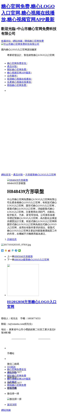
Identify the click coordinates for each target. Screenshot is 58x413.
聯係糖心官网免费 (34, 41)
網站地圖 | (18, 41)
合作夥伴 (12, 76)
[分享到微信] (19, 250)
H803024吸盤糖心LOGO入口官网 (31, 259)
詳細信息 (12, 239)
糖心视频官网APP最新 (19, 72)
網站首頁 (6, 174)
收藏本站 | (6, 41)
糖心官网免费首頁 (17, 63)
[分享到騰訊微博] (12, 250)
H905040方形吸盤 (23, 256)
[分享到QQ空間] (6, 250)
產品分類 (12, 66)
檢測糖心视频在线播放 (19, 79)
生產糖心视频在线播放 (19, 82)
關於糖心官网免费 (17, 69)
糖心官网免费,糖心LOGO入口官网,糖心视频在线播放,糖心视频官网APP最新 (28, 13)
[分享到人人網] (16, 250)
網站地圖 (6, 410)
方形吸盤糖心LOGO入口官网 (40, 174)
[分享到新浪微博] (9, 250)
